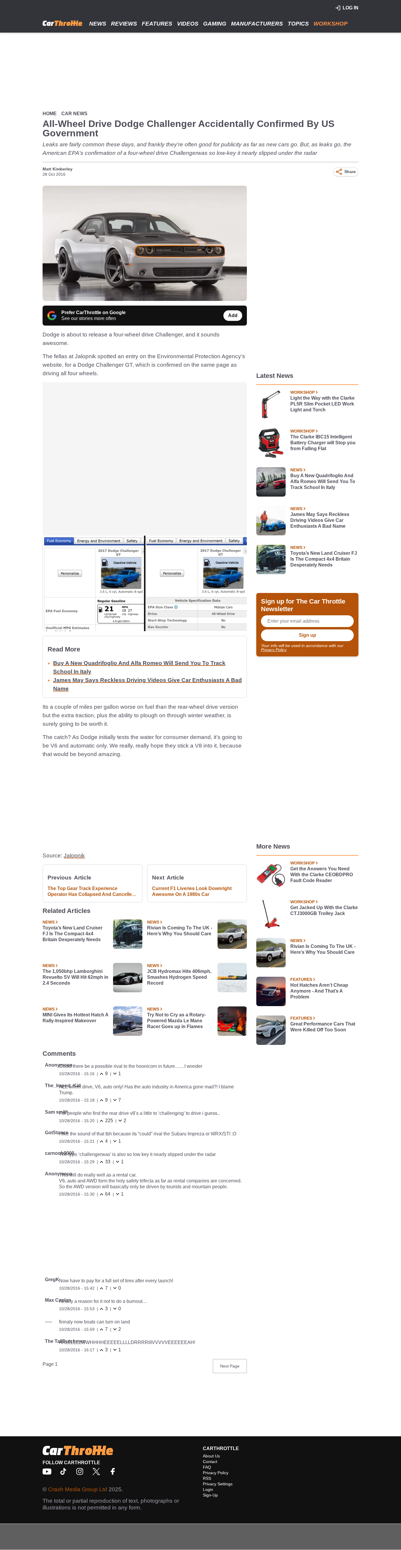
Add (232, 315)
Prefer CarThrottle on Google (93, 312)
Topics (298, 24)
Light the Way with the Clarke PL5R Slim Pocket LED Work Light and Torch (322, 404)
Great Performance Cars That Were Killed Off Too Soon (322, 1026)
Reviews (124, 24)
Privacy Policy (273, 649)
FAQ (207, 1467)
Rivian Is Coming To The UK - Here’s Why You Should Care (179, 930)
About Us (211, 1456)
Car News (74, 113)
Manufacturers (257, 24)
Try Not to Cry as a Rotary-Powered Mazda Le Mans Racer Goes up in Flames (176, 1020)
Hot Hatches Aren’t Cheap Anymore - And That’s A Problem (319, 991)
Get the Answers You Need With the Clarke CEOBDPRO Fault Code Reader (321, 874)
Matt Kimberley (58, 169)
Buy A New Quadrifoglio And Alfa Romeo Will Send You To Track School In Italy (322, 481)
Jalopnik (74, 855)
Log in (350, 7)
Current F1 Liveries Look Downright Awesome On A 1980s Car (192, 891)
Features (157, 24)
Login (208, 1489)
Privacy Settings (217, 1484)
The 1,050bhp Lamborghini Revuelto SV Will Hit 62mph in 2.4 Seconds (75, 977)
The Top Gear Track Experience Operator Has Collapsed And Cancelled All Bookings (91, 891)
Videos (187, 24)
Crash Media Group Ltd (77, 1489)
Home (50, 113)
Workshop (331, 24)
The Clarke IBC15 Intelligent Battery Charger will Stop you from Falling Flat (322, 442)
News (97, 24)
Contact (210, 1461)
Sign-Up (210, 1495)
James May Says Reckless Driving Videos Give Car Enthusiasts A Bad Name (319, 520)
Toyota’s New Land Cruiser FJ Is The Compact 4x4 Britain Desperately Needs (72, 933)
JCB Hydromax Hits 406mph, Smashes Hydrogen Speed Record (179, 977)
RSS (207, 1478)
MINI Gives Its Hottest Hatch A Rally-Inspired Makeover (75, 1017)
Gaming (214, 24)
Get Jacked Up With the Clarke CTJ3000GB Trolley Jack (324, 910)
